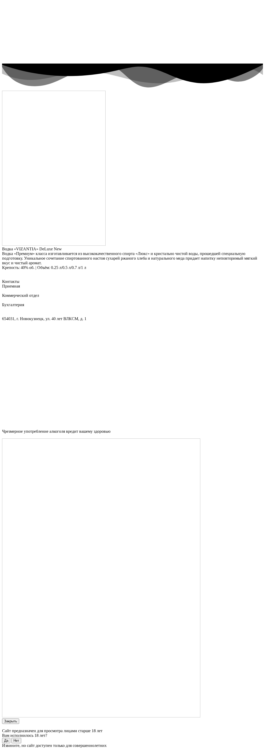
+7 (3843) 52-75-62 (18, 300)
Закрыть (10, 721)
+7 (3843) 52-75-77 (18, 309)
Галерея (19, 20)
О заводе (20, 11)
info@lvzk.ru (13, 314)
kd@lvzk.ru (34, 314)
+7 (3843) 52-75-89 (18, 291)
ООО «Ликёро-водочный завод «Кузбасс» (39, 436)
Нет (16, 741)
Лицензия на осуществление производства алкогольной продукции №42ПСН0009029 (78, 323)
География (21, 25)
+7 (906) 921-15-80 (51, 300)
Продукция (22, 15)
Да (6, 741)
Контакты (21, 29)
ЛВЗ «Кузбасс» (25, 6)
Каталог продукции (19, 272)
